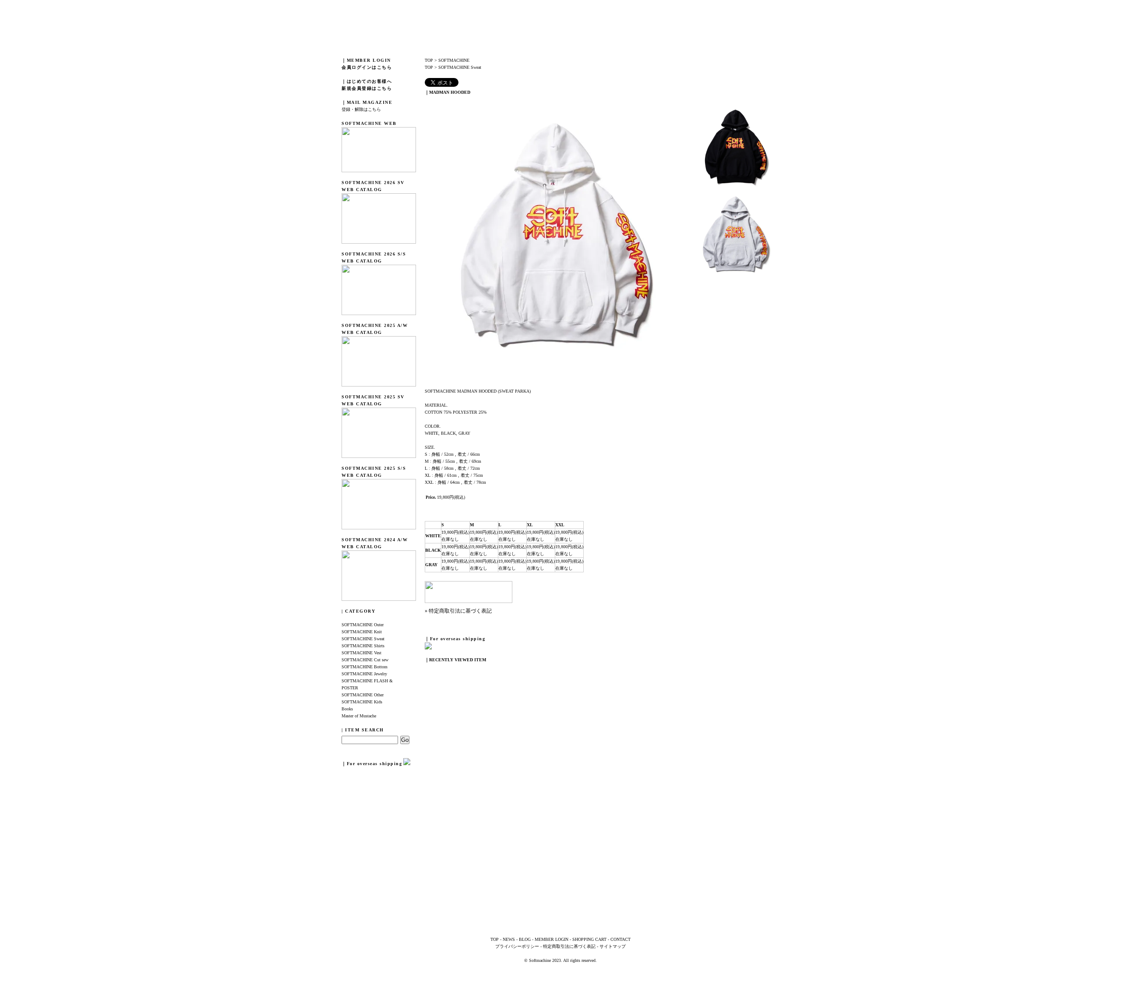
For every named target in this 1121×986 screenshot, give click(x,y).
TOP (429, 60)
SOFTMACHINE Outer (363, 624)
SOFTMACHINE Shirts (363, 645)
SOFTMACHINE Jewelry (364, 673)
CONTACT (620, 939)
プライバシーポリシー (517, 946)
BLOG (525, 939)
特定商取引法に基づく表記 (569, 946)
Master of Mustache (359, 715)
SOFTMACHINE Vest (361, 652)
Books (347, 708)
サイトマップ (612, 946)
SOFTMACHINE (453, 60)
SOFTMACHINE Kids (362, 701)
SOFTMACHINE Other (363, 694)
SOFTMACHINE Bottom (365, 666)
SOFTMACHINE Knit (362, 631)
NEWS (509, 939)
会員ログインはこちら (367, 67)
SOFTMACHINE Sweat (363, 638)
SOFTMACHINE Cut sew (365, 659)
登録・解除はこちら (361, 109)
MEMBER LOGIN (551, 939)
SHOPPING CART (589, 939)
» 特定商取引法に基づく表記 (458, 611)
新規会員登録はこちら (367, 88)
